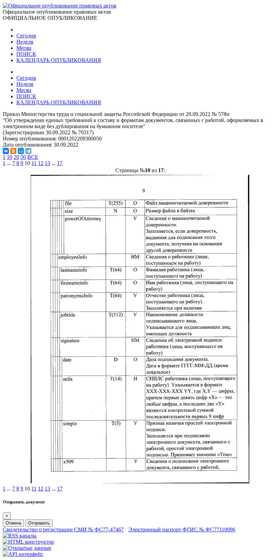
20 (16, 157)
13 (47, 163)
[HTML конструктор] (28, 542)
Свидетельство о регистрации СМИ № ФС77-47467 (63, 529)
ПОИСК (26, 54)
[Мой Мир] (21, 151)
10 (9, 157)
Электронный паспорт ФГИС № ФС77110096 (181, 529)
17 (59, 163)
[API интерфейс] (23, 554)
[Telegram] (28, 151)
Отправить (39, 523)
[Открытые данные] (27, 548)
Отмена (13, 523)
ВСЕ (32, 157)
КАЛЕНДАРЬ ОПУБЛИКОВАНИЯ (58, 60)
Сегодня (26, 36)
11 (34, 163)
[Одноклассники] (13, 151)
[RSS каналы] (20, 536)
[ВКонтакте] (6, 151)
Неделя (24, 42)
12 (40, 163)
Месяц (23, 48)
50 (23, 157)
